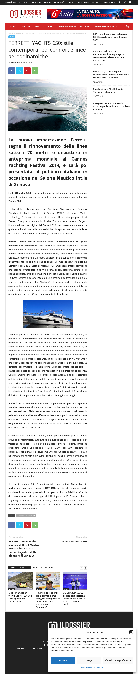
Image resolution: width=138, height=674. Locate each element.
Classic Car (24, 26)
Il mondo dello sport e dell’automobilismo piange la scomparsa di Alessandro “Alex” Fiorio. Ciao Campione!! (48, 600)
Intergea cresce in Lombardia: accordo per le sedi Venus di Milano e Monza (111, 106)
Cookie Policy (85, 668)
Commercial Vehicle (66, 26)
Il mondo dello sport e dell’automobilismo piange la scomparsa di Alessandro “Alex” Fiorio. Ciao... (109, 56)
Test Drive (47, 26)
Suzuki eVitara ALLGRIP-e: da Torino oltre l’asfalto (108, 90)
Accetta (63, 660)
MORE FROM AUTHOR (43, 567)
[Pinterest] (27, 70)
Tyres (36, 26)
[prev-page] (81, 568)
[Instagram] (125, 2)
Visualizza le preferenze (118, 660)
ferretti (20, 516)
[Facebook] (120, 2)
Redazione (37, 2)
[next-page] (85, 568)
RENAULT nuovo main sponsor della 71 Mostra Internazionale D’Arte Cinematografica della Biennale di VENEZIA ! (23, 548)
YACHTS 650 (30, 516)
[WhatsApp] (35, 70)
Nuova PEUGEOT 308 (74, 541)
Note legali (98, 668)
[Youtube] (130, 2)
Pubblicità (59, 2)
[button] (131, 632)
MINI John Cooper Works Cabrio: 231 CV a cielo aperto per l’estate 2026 (20, 597)
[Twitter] (19, 70)
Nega (89, 660)
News (12, 26)
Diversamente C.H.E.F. (104, 26)
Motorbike (84, 26)
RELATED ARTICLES (19, 567)
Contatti (71, 2)
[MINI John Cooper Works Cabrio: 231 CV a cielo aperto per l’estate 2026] (20, 581)
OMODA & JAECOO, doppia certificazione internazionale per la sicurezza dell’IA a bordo (74, 598)
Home (10, 33)
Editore (47, 2)
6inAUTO (95, 2)
